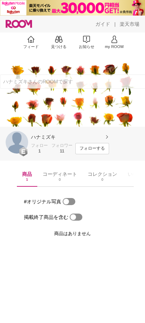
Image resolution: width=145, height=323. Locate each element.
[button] (17, 142)
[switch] (69, 201)
